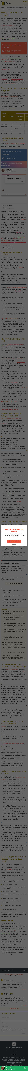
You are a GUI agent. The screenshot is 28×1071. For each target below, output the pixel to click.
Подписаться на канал (14, 541)
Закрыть (14, 544)
